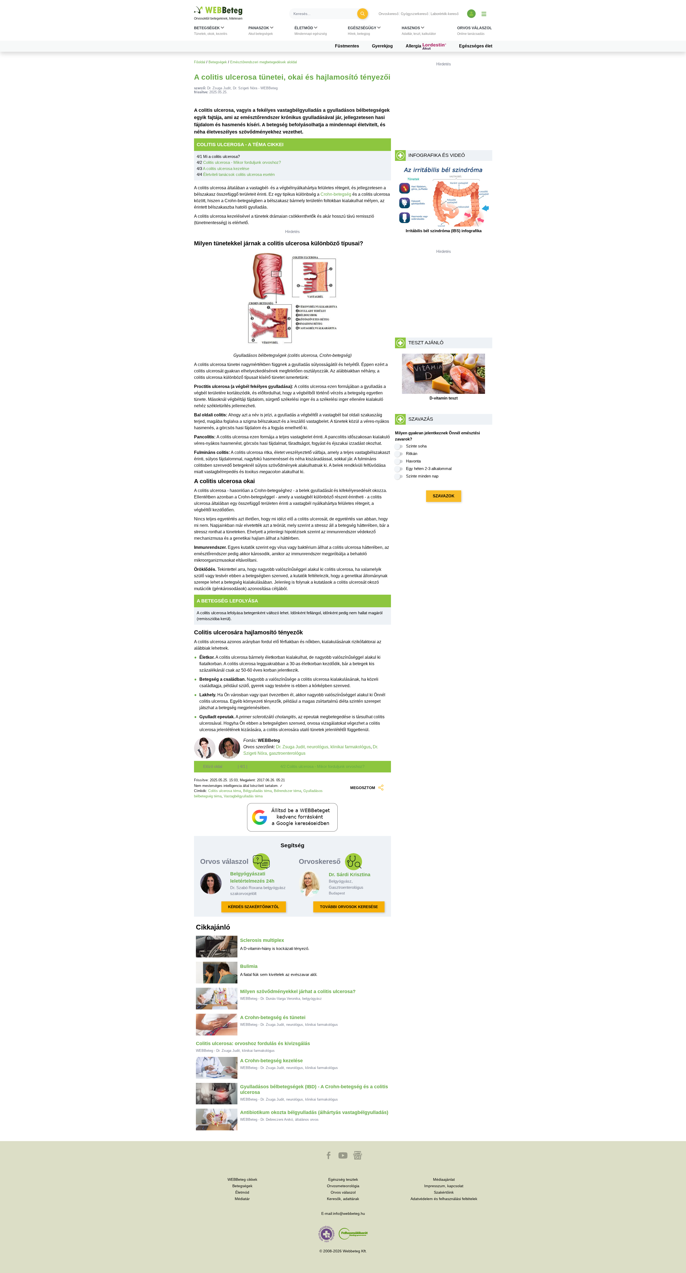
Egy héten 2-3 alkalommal (429, 468)
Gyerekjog (382, 46)
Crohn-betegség (335, 194)
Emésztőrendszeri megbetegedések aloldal (263, 62)
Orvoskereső (388, 14)
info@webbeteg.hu (349, 1213)
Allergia (414, 46)
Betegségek (217, 62)
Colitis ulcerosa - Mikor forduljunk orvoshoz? (242, 162)
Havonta (413, 461)
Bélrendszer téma (287, 791)
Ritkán (411, 453)
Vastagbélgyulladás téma (243, 796)
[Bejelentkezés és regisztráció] (471, 13)
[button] (210, 32)
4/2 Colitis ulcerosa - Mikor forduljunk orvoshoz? (322, 766)
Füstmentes (347, 46)
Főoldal (199, 62)
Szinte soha (416, 446)
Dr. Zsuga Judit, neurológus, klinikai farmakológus (323, 747)
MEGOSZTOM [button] (362, 788)
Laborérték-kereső (444, 14)
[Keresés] (362, 13)
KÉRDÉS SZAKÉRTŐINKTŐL (253, 907)
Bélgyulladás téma (257, 791)
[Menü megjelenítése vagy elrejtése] (484, 13)
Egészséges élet (475, 46)
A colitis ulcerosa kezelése (226, 168)
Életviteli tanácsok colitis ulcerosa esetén (239, 174)
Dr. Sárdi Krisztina (349, 874)
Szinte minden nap (422, 476)
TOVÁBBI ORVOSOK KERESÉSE (349, 907)
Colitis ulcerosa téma (224, 791)
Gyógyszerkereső (414, 14)
